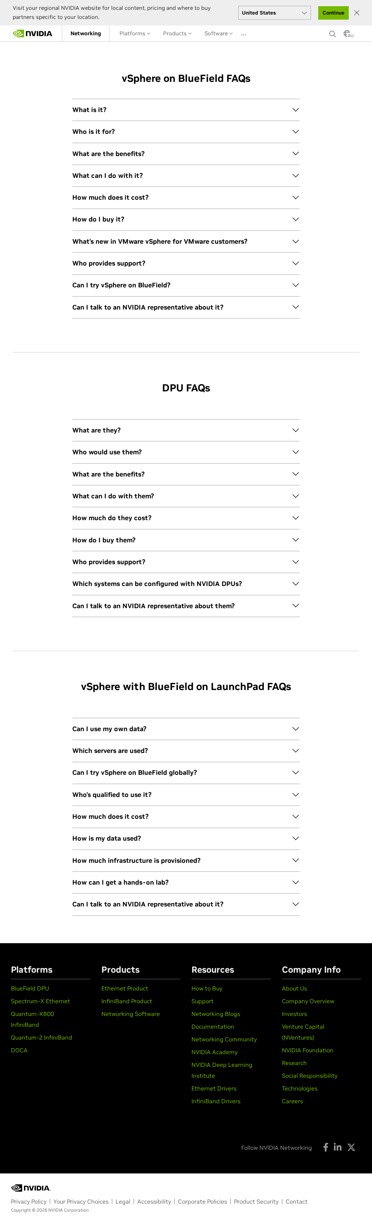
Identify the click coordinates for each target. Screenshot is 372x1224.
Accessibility (154, 1201)
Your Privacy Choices (81, 1201)
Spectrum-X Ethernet (40, 1001)
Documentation (212, 1026)
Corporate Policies (202, 1201)
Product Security (256, 1201)
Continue (333, 12)
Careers (292, 1101)
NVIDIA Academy (214, 1052)
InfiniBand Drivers (215, 1101)
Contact (297, 1201)
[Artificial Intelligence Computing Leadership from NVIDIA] (33, 33)
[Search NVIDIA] (332, 32)
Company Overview (308, 1001)
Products (175, 33)
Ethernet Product (124, 988)
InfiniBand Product (126, 1001)
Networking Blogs (215, 1013)
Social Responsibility (309, 1075)
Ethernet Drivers (213, 1088)
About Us (294, 988)
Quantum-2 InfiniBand (41, 1037)
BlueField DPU (30, 988)
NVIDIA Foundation (307, 1050)
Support (202, 1001)
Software (217, 33)
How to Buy (206, 988)
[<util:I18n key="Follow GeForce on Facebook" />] (325, 1147)
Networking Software (130, 1013)
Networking (85, 33)
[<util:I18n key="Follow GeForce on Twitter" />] (351, 1147)
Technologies (300, 1088)
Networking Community (224, 1039)
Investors (294, 1013)
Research (294, 1062)
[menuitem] (86, 33)
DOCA (19, 1050)
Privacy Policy (28, 1201)
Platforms (133, 33)
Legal (123, 1201)
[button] (347, 35)
